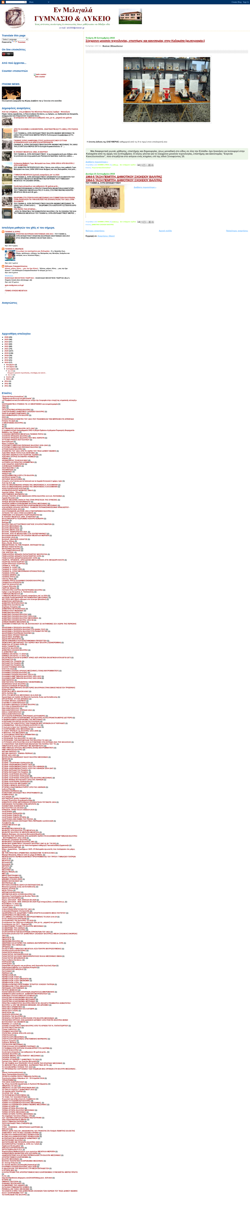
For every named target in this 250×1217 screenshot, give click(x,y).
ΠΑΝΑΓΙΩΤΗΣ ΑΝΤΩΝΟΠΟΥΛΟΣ (15, 954)
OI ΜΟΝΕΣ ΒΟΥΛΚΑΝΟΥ (12, 1183)
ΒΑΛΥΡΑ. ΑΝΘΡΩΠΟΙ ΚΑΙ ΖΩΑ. (14, 532)
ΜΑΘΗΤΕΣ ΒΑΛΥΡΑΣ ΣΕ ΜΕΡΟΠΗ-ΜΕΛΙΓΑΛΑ (20, 832)
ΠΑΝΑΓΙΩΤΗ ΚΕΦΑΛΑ (11, 952)
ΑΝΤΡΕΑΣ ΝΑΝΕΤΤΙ (10, 477)
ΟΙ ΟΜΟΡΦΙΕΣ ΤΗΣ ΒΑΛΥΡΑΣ (14, 930)
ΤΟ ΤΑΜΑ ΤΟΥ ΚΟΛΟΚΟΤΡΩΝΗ (14, 1097)
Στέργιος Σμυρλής (9, 1041)
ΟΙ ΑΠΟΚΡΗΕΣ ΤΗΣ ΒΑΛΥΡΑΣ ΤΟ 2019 (17, 920)
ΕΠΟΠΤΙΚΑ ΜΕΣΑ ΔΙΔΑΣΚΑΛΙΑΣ (15, 691)
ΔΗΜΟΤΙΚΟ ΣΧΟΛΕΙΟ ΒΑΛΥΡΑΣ (103, 224)
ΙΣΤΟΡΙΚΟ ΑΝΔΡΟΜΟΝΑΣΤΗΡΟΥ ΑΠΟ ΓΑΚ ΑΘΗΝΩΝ (23, 787)
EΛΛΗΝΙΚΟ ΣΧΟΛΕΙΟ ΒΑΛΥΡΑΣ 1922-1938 (19, 1166)
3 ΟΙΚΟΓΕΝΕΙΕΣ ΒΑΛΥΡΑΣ (12, 423)
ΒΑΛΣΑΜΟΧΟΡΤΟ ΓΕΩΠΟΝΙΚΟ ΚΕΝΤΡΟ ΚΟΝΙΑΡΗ (23, 519)
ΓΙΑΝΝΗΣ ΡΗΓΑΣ (9, 577)
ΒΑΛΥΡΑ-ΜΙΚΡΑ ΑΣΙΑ (11, 530)
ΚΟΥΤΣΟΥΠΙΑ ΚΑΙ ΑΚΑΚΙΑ (13, 808)
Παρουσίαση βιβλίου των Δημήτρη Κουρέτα (19, 967)
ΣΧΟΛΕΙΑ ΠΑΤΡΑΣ (9, 1058)
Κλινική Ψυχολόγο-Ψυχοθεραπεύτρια (17, 800)
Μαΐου (8, 379)
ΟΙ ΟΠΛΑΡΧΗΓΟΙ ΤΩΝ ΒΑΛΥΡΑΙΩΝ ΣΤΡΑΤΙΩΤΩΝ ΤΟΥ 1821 (26, 932)
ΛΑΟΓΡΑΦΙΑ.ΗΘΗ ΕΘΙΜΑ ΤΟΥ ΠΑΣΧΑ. (17, 819)
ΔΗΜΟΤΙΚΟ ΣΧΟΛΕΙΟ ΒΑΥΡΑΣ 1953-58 (18, 620)
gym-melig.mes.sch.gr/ (14, 285)
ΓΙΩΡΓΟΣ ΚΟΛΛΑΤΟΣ (10, 584)
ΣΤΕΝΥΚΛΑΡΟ (8, 1035)
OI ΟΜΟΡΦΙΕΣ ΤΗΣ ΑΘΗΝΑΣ (13, 1185)
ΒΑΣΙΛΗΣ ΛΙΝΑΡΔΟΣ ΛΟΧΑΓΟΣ (14, 539)
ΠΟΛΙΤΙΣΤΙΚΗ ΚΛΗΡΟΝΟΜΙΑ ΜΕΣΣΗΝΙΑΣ (18, 999)
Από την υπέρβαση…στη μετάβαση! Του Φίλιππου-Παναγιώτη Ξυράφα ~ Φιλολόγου (36, 112)
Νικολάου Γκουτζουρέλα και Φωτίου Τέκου (19, 896)
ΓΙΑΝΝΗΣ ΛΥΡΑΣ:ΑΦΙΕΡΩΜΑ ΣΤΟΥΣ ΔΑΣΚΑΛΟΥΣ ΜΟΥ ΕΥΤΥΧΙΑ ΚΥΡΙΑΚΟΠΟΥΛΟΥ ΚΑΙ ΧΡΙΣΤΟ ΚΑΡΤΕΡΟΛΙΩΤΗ (40, 141)
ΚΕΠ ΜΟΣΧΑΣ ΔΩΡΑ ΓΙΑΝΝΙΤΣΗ (15, 798)
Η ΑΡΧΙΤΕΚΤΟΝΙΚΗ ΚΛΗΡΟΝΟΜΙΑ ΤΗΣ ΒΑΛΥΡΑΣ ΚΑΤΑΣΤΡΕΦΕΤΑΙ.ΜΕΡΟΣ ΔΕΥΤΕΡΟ (37, 718)
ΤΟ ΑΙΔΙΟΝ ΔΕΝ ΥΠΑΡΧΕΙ (12, 1091)
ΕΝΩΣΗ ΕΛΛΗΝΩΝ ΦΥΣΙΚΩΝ (14, 686)
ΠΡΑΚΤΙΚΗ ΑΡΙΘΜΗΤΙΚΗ (12, 1007)
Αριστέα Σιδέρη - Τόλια (11, 492)
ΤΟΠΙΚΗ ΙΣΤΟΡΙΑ (9, 1106)
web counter (40, 77)
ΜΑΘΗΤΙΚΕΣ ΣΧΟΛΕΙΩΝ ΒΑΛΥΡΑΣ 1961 (18, 842)
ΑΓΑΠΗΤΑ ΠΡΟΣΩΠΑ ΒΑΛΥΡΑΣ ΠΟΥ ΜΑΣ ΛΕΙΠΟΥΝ (23, 438)
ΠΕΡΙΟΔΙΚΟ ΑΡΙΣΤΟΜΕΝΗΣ (13, 988)
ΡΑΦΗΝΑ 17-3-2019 (10, 1024)
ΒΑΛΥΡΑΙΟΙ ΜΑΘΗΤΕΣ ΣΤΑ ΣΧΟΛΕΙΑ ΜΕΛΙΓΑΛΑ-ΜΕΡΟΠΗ (25, 535)
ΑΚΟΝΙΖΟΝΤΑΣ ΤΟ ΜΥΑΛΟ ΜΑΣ (15, 460)
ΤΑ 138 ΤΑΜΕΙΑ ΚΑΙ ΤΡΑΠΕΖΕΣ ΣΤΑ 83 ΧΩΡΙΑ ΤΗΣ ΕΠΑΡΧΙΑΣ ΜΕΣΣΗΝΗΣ (32, 1063)
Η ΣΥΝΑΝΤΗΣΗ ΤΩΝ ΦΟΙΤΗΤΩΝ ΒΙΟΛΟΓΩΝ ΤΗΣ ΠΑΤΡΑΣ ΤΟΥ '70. (29, 744)
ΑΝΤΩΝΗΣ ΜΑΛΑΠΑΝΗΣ (12, 479)
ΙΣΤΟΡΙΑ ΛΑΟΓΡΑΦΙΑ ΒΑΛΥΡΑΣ (15, 774)
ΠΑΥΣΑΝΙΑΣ (7, 971)
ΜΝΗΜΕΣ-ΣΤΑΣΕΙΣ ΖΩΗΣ (12, 879)
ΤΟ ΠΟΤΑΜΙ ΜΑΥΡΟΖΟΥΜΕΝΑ (14, 1095)
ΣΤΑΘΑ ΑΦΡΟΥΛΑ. (9, 1029)
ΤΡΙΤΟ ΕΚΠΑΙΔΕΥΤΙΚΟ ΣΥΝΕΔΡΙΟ (16, 1123)
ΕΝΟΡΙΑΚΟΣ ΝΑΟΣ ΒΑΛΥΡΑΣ (14, 684)
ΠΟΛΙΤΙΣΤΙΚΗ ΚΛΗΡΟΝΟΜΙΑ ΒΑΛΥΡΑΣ (18, 997)
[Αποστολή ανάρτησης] (138, 165)
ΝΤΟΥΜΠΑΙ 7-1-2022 (10, 904)
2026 (6, 337)
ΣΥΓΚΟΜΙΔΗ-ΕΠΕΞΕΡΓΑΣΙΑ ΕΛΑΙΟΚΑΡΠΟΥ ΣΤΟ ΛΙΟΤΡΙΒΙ (25, 1048)
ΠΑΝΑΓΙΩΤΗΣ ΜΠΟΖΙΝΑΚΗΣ (13, 958)
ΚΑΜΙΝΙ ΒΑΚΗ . (8, 795)
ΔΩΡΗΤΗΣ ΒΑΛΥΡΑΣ (10, 648)
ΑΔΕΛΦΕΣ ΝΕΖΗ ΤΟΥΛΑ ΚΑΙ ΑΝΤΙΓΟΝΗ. (18, 453)
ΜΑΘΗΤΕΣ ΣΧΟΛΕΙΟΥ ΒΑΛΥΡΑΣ (15, 840)
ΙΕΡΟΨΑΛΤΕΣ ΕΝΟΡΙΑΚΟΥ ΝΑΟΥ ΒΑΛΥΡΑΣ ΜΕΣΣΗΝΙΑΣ (25, 757)
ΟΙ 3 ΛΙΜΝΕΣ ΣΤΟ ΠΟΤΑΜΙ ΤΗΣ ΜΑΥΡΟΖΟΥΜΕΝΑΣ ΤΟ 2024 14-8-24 (29, 917)
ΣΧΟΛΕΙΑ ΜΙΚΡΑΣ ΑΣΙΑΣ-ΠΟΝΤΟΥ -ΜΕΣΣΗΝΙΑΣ (21, 1056)
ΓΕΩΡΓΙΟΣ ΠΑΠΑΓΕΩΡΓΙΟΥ (13, 562)
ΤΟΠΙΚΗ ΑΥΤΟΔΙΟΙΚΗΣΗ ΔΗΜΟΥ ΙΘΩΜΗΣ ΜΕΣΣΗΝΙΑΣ (24, 1104)
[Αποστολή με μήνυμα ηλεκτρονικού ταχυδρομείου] (141, 165)
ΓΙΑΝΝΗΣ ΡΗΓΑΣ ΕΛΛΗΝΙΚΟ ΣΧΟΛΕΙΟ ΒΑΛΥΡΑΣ (22, 580)
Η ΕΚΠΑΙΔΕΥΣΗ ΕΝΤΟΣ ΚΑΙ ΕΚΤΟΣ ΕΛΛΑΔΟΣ (21, 721)
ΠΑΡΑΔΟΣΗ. (7, 964)
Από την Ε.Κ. (7, 483)
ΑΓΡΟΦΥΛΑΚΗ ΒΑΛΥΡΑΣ (12, 449)
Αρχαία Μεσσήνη (9, 498)
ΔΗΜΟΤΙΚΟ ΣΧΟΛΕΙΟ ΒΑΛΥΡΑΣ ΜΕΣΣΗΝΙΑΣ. (20, 618)
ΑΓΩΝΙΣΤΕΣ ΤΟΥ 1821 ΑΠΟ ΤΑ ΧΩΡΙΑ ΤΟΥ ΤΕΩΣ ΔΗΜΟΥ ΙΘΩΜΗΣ (29, 451)
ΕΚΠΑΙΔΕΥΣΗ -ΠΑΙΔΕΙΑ (12, 661)
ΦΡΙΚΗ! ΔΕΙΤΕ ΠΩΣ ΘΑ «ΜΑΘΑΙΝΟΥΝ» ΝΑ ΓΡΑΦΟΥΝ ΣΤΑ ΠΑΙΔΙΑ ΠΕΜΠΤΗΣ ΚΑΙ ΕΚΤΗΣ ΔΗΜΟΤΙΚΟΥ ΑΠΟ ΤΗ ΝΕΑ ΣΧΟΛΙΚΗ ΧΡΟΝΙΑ (38, 1132)
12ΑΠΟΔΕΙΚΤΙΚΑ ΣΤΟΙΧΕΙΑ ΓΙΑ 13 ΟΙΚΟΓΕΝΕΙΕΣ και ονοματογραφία (30, 404)
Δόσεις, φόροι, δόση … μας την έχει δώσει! (21, 268)
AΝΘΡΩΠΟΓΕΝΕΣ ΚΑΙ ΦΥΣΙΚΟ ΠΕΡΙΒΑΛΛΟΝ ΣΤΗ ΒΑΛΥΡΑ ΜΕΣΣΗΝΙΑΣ (31, 1155)
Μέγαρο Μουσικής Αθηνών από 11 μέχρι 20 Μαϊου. (22, 855)
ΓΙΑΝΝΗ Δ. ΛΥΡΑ (9, 565)
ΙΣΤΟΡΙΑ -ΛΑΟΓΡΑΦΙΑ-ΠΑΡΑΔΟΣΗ (16, 763)
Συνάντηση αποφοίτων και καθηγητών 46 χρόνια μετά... (36, 186)
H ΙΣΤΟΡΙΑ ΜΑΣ (8, 1170)
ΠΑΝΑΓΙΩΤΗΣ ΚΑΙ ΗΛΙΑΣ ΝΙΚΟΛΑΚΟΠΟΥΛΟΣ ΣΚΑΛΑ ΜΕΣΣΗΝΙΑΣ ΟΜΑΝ (32, 956)
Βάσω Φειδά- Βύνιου (10, 543)
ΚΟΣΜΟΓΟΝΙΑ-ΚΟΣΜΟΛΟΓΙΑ (13, 806)
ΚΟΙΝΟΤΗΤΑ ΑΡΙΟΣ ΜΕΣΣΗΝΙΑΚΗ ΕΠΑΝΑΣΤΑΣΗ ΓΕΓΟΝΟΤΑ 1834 (29, 802)
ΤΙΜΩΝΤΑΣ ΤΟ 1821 (10, 1086)
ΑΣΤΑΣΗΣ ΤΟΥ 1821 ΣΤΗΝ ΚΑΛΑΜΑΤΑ (17, 513)
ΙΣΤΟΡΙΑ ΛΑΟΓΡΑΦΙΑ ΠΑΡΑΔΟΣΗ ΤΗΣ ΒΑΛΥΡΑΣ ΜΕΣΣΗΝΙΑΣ (27, 778)
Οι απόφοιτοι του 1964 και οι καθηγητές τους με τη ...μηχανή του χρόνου (30, 922)
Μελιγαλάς (6, 864)
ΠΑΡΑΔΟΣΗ (7, 962)
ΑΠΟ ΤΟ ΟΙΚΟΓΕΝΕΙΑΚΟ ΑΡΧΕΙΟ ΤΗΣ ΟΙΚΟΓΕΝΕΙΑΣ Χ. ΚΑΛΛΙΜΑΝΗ (30, 485)
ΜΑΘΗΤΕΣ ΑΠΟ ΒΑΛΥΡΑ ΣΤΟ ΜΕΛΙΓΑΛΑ (18, 830)
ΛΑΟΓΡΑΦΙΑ (7, 811)
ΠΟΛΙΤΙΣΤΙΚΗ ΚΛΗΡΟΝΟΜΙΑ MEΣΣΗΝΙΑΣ (18, 1001)
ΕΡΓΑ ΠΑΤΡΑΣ (8, 693)
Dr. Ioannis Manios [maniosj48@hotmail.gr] (19, 1165)
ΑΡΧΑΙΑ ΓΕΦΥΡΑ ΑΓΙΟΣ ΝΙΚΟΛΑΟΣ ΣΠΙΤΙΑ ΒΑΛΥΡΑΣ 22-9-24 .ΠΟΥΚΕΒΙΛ (32, 496)
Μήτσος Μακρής (8, 872)
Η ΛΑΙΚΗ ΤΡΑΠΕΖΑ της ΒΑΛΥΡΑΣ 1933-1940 (20, 731)
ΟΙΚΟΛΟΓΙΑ (6, 937)
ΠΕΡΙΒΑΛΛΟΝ (7, 975)
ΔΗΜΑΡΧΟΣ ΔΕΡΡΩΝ (11, 601)
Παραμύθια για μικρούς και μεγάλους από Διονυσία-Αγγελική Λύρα (29, 965)
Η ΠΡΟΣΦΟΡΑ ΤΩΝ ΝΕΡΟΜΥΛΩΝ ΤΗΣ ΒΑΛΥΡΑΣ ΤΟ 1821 (25, 740)
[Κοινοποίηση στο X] (146, 165)
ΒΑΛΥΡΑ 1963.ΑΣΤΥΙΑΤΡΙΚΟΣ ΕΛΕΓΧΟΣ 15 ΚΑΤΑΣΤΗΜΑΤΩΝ (27, 524)
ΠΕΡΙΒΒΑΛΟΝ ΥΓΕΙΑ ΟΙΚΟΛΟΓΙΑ (15, 986)
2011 (6, 386)
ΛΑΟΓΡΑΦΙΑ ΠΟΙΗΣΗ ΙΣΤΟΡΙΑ (14, 817)
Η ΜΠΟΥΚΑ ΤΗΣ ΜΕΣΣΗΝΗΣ (13, 733)
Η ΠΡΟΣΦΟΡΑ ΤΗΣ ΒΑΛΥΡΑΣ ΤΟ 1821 (17, 738)
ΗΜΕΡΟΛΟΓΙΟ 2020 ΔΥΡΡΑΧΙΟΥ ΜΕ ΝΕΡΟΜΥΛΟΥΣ (23, 746)
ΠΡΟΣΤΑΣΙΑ (7, 1012)
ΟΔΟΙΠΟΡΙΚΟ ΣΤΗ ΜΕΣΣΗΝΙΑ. (14, 915)
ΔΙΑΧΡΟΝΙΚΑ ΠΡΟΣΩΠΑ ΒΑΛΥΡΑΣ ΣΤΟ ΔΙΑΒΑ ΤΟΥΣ (23, 629)
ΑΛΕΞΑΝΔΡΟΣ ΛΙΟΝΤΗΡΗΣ (13, 464)
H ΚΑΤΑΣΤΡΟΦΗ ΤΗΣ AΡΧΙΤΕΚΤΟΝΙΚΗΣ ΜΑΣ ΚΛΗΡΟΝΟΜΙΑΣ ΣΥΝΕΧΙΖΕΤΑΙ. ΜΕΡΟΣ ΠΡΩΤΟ (40, 1172)
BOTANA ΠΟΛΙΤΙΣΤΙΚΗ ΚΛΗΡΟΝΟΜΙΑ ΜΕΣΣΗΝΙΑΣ (22, 1161)
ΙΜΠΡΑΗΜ (6, 759)
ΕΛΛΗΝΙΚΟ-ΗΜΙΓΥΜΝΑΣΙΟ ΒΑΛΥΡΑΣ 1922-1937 (21, 676)
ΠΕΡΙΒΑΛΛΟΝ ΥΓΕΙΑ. (10, 982)
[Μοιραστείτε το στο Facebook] (149, 165)
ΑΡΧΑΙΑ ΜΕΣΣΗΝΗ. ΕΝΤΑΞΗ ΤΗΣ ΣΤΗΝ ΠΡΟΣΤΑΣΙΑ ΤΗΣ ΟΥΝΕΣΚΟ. (29, 500)
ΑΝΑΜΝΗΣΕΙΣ (7, 470)
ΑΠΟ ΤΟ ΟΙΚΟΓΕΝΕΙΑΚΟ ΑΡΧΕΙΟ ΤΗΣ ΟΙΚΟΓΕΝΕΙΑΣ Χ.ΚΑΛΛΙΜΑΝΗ (29, 487)
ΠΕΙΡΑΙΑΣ (6, 973)
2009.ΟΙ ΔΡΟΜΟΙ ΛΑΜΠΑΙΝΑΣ (14, 413)
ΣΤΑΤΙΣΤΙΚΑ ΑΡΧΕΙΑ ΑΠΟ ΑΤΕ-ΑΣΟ (16, 1033)
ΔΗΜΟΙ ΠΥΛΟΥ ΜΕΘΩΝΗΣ (12, 611)
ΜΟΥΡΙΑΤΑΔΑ (7, 883)
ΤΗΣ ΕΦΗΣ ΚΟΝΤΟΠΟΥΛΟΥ (13, 1082)
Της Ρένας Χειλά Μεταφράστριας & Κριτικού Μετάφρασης (25, 1084)
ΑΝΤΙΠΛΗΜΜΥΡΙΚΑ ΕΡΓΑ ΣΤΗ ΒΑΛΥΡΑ (18, 475)
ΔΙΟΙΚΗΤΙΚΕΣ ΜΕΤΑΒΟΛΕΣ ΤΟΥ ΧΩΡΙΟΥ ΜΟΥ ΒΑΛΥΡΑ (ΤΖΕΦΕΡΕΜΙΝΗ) (31, 642)
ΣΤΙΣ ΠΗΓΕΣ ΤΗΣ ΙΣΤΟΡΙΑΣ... (25, 209)
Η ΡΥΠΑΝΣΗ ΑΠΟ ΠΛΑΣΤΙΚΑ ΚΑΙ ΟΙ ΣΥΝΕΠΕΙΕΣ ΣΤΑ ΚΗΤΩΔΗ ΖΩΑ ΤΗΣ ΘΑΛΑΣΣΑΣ (36, 742)
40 (3, 426)
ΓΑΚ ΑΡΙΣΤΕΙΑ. (8, 552)
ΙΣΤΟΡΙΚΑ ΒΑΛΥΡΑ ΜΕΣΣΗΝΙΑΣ (15, 783)
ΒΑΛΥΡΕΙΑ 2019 (8, 537)
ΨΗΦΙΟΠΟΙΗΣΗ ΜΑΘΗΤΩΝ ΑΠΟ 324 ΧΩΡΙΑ (20, 1153)
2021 (6, 349)
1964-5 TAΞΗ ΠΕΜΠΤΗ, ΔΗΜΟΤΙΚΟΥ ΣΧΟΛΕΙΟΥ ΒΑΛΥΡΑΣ (124, 176)
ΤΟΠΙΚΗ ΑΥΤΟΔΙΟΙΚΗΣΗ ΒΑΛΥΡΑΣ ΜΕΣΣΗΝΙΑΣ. (21, 1103)
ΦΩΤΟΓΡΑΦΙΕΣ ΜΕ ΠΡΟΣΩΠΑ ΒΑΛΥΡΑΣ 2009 (21, 1142)
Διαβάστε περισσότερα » (97, 162)
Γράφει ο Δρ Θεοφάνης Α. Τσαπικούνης (18, 592)
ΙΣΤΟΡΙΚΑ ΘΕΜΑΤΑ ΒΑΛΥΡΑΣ (14, 785)
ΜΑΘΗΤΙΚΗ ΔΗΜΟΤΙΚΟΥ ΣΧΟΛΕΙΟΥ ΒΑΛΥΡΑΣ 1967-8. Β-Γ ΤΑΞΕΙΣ (29, 843)
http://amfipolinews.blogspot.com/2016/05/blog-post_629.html (27, 1178)
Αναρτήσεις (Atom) (106, 236)
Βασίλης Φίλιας (8, 541)
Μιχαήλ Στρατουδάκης (11, 877)
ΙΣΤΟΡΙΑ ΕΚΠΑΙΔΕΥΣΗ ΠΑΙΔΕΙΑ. (15, 772)
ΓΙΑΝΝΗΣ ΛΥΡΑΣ (8, 573)
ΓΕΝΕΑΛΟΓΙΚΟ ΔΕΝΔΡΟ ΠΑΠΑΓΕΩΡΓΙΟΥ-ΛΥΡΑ (21, 556)
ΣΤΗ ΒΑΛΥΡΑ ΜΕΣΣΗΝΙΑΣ (12, 1044)
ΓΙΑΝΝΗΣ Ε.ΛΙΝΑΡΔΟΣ (14, 249)
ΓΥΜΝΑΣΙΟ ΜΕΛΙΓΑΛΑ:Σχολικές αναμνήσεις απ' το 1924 (36, 175)
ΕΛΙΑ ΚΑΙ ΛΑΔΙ (8, 669)
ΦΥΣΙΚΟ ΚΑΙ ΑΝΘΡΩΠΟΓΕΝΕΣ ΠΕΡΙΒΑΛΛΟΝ (20, 1135)
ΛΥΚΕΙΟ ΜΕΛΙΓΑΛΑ (10, 825)
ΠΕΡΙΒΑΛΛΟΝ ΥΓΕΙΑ (10, 977)
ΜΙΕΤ (4, 873)
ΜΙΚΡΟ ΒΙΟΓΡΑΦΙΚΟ (10, 875)
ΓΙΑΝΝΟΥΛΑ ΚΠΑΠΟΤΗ (11, 582)
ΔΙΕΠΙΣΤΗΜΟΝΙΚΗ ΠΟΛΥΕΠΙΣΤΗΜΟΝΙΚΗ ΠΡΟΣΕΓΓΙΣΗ (24, 641)
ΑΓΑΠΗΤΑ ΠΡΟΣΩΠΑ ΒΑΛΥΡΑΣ (15, 436)
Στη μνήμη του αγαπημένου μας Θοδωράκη (33, 251)
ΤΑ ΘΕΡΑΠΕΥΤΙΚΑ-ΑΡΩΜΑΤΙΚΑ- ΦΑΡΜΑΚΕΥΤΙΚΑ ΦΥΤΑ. (25, 1065)
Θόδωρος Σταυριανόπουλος (16, 266)
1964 (4, 408)
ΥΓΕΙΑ (4, 1125)
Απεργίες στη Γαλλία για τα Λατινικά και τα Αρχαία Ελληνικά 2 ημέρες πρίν (32, 481)
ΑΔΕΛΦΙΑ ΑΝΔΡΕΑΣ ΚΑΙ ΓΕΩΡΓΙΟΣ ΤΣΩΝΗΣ (20, 455)
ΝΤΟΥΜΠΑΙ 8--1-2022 (10, 905)
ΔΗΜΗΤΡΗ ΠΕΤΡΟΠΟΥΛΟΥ (13, 603)
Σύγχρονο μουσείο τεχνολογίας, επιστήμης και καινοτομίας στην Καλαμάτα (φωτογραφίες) (145, 40)
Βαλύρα (5, 522)
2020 (6, 351)
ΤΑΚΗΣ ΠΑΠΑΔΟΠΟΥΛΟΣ (12, 1073)
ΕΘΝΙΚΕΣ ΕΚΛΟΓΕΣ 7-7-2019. (14, 656)
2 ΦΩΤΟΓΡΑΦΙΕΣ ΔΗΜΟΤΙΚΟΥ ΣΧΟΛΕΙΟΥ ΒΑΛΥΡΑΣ (23, 411)
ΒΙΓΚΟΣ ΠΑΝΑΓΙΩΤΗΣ (11, 547)
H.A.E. (4, 1176)
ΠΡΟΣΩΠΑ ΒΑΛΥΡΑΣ (10, 1014)
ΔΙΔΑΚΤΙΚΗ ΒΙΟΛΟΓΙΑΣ (11, 639)
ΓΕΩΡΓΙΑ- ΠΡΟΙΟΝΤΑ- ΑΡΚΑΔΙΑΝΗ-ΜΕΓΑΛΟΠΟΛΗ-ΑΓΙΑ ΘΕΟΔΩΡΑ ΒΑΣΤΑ (33, 560)
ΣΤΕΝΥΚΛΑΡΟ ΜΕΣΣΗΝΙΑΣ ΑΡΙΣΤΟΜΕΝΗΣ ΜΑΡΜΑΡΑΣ (24, 1039)
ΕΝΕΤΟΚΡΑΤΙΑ (8, 680)
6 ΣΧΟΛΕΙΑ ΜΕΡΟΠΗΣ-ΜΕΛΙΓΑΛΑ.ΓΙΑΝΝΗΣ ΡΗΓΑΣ (23, 434)
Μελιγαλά (6, 862)
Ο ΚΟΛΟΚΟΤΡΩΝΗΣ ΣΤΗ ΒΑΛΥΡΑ (16, 911)
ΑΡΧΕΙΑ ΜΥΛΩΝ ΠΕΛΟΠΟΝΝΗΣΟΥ (16, 502)
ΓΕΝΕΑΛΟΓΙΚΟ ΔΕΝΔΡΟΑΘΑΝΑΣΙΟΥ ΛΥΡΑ (19, 558)
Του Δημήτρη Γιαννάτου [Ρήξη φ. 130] (17, 1116)
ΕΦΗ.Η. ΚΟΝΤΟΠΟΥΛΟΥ (12, 712)
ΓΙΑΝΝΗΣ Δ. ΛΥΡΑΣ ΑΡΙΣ (12, 569)
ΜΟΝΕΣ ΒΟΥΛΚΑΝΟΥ (11, 881)
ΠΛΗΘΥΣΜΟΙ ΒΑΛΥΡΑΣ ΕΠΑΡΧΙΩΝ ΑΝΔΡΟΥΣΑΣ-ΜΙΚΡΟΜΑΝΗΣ (28, 992)
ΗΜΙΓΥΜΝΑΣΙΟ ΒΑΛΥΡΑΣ (12, 750)
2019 (6, 353)
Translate (21, 42)
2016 (6, 360)
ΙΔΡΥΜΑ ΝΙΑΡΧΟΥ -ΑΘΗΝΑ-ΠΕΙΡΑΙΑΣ (17, 753)
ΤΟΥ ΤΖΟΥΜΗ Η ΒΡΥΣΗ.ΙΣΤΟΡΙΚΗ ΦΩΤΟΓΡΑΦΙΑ (22, 1118)
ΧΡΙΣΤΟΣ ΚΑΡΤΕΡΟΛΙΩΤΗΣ (13, 1148)
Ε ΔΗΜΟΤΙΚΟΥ (8, 652)
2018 (6, 355)
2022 (6, 346)
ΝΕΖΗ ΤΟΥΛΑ (7, 890)
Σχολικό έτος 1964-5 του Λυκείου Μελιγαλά (19, 1061)
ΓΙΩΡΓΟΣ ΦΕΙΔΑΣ (9, 588)
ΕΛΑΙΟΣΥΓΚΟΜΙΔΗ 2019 (12, 667)
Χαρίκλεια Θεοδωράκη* (11, 1146)
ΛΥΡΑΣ (4, 827)
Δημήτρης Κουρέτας (10, 607)
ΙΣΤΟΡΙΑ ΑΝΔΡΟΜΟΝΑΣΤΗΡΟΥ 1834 (17, 765)
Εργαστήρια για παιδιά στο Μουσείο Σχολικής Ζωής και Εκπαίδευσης (29, 697)
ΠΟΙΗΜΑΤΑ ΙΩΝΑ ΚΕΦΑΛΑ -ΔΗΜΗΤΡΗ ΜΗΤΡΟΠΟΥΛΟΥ (25, 994)
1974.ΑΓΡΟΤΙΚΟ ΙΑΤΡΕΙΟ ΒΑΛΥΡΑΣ (16, 410)
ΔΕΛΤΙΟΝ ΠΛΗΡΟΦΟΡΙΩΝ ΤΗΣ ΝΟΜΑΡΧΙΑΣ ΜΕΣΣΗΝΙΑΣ (25, 597)
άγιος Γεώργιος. (8, 443)
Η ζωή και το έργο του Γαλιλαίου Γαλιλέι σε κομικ (21, 727)
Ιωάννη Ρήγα (7, 789)
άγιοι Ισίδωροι (7, 442)
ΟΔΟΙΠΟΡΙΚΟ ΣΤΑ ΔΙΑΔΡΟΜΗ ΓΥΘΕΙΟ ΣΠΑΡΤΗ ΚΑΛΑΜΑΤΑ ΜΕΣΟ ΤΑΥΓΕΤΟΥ (34, 913)
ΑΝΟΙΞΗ (5, 473)
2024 (6, 342)
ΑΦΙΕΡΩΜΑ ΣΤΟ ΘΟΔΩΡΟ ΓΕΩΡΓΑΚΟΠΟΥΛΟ (20, 515)
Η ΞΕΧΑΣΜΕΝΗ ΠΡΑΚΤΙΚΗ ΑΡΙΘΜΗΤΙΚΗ (18, 734)
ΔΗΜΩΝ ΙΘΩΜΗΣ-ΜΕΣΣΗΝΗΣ (14, 622)
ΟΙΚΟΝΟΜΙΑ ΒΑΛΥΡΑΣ (11, 941)
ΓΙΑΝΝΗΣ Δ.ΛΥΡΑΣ (12, 232)
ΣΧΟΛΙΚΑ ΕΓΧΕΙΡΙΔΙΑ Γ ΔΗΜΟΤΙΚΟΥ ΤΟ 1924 (20, 1059)
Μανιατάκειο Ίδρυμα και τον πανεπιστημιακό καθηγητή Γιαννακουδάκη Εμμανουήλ (35, 845)
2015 (6, 362)
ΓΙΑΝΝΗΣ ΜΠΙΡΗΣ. (9, 575)
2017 (6, 358)
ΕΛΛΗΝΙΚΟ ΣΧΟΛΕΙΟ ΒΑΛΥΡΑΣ (14, 673)
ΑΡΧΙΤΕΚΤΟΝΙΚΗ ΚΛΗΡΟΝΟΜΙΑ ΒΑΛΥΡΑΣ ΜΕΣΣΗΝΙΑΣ (24, 503)
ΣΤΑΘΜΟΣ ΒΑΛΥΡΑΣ (10, 1031)
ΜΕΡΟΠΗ (6, 866)
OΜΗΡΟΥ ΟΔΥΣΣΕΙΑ (10, 1181)
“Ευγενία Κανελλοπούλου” (101, 167)
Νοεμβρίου (10, 365)
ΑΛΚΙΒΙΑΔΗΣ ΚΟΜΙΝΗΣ (11, 466)
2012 (6, 383)
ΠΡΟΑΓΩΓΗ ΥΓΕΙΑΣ (10, 1011)
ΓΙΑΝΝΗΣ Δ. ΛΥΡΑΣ (10, 567)
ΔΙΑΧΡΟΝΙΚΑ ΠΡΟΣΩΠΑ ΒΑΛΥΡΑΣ (16, 627)
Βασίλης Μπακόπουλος (113, 45)
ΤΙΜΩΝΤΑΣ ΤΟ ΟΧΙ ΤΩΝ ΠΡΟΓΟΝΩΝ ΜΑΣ (19, 1088)
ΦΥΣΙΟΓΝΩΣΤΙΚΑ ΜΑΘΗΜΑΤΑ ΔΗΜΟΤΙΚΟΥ (19, 1138)
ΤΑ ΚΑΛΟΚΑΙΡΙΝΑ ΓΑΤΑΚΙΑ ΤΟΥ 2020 (17, 1067)
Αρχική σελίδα (165, 231)
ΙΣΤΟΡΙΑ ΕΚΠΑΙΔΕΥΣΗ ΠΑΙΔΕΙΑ (15, 770)
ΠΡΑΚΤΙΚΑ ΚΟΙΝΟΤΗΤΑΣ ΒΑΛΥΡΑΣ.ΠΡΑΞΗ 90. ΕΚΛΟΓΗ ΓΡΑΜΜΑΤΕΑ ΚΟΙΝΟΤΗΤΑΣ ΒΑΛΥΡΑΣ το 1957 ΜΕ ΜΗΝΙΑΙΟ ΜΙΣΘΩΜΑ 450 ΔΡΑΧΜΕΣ (36, 1004)
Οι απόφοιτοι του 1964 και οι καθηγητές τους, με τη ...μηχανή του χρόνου (43, 118)
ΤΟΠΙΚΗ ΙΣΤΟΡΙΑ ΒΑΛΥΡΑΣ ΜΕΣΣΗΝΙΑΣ (18, 1110)
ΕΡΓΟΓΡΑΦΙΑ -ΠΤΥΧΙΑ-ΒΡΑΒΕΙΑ (15, 699)
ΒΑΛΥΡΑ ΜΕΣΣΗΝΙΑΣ (10, 526)
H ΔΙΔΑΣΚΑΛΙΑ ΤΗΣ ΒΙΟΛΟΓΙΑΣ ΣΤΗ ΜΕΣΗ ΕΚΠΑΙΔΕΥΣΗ (25, 1168)
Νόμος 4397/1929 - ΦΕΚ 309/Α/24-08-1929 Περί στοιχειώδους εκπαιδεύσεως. (33, 902)
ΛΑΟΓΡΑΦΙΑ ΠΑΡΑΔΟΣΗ (12, 813)
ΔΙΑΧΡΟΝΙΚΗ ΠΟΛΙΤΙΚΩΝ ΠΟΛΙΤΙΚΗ (17, 633)
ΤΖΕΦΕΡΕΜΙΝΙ (8, 1080)
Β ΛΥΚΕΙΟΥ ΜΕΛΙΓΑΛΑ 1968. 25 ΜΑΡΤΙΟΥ (31, 152)
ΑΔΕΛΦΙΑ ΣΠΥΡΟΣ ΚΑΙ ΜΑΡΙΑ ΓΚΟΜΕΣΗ (19, 457)
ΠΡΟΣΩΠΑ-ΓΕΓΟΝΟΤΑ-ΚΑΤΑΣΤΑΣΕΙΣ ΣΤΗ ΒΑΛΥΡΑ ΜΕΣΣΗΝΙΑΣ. (28, 1018)
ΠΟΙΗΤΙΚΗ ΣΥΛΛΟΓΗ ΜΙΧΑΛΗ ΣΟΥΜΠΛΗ (18, 996)
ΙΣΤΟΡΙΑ (5, 761)
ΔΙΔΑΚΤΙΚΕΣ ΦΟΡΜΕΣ (11, 637)
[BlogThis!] (144, 165)
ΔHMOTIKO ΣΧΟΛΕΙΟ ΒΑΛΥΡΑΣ (15, 650)
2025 (6, 339)
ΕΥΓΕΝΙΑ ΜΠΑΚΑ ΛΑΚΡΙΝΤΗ (14, 701)
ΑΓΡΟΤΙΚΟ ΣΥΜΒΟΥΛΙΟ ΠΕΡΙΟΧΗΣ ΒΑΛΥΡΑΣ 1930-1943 (25, 445)
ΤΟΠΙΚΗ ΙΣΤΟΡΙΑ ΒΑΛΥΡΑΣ (13, 1108)
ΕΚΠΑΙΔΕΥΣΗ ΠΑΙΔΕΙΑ (11, 663)
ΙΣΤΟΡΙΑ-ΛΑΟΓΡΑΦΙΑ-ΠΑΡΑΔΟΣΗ (16, 781)
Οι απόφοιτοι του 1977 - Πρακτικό (15, 924)
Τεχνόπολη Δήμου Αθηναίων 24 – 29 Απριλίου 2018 (23, 1078)
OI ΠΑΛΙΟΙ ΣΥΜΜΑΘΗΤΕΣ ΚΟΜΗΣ (15, 1187)
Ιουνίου (9, 377)
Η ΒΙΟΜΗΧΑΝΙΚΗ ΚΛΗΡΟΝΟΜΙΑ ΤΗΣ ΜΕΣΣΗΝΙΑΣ (22, 719)
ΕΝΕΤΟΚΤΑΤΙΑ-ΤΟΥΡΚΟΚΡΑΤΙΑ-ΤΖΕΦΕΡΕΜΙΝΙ (21, 682)
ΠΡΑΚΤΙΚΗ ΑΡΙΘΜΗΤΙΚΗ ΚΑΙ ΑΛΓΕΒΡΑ (18, 1009)
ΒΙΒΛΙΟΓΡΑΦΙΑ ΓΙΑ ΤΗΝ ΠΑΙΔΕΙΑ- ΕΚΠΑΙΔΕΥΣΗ (22, 545)
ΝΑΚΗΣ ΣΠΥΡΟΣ (8, 888)
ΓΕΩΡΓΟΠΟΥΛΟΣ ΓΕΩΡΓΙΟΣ (13, 564)
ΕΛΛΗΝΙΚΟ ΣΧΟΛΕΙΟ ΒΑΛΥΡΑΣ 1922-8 (17, 674)
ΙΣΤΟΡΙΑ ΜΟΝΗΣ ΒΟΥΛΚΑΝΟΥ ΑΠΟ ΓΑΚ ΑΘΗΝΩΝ (23, 780)
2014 (6, 381)
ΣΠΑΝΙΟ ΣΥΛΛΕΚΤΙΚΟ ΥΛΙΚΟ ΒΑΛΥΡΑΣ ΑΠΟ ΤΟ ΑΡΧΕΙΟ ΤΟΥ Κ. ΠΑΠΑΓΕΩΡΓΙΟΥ (35, 1026)
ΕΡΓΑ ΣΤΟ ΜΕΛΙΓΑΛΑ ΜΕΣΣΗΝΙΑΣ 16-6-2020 (20, 695)
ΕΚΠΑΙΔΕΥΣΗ (7, 659)
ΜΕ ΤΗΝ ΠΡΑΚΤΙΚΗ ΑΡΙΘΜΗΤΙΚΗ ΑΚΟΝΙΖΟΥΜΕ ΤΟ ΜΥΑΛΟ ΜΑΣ (28, 853)
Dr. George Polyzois (10, 1163)
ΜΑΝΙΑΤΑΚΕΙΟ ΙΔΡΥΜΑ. (12, 847)
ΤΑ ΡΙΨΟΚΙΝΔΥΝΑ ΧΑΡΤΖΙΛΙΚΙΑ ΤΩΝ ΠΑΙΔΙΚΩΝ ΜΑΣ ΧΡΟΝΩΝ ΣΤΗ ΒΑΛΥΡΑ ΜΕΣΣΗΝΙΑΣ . (39, 1069)
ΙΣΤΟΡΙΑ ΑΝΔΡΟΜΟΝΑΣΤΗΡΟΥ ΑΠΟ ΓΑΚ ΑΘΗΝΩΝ (23, 766)
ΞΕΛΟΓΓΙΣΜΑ (7, 907)
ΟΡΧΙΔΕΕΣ (6, 947)
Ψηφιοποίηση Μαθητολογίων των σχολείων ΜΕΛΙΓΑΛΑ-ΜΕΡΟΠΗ (28, 1151)
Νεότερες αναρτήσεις (95, 231)
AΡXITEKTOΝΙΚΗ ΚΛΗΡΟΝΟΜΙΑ (15, 1157)
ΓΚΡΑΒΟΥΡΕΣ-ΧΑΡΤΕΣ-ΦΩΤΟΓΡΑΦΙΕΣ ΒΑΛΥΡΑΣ (22, 590)
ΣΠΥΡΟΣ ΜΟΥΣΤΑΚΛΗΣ (11, 1027)
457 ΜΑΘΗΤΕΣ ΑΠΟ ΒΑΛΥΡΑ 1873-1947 (18, 428)
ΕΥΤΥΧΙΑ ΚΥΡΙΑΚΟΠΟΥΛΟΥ (13, 706)
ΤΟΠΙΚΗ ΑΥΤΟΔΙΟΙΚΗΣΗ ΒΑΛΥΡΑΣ (16, 1101)
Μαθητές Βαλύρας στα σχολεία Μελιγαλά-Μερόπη (22, 834)
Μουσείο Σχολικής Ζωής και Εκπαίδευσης (19, 887)
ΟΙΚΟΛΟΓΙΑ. (7, 939)
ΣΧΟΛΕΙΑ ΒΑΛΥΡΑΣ (10, 1054)
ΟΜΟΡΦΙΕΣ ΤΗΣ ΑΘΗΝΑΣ (12, 945)
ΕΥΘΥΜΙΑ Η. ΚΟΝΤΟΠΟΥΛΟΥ (14, 703)
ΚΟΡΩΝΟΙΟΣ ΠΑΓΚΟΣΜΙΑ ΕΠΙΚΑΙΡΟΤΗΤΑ (19, 804)
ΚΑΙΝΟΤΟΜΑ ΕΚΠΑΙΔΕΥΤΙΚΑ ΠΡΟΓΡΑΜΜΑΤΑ (21, 793)
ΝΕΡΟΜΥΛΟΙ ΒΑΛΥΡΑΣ (11, 892)
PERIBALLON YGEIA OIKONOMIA (16, 1189)
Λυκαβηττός (6, 823)
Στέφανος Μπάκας (9, 1042)
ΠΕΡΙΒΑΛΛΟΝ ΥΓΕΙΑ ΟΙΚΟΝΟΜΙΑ (15, 981)
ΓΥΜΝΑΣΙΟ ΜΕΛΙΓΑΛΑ (11, 594)
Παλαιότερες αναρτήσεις (237, 231)
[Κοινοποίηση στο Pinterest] (152, 165)
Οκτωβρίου (10, 367)
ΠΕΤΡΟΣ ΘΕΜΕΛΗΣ (10, 990)
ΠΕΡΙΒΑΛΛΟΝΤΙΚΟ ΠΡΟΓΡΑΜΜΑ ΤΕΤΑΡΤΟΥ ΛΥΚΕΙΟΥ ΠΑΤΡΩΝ (28, 984)
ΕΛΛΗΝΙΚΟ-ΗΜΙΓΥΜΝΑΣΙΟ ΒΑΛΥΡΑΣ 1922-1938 (21, 678)
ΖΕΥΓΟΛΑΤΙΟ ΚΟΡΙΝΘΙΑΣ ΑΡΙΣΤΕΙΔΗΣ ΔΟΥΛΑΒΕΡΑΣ (23, 716)
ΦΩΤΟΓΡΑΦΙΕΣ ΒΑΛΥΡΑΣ (12, 1140)
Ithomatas (9, 276)
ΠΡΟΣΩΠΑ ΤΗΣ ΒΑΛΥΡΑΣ (12, 1016)
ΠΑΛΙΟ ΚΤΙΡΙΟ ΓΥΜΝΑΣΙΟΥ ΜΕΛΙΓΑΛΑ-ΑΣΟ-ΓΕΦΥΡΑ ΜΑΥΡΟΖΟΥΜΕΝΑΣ (31, 949)
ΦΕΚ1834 (6, 1129)
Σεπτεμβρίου (11, 369)
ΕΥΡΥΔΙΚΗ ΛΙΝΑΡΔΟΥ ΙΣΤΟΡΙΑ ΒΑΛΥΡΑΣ (19, 704)
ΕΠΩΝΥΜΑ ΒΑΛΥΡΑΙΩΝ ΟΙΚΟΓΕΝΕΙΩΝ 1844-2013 (35, 234)
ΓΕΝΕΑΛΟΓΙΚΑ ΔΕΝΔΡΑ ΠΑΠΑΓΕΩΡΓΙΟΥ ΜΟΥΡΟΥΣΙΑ (24, 554)
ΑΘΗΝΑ (5, 458)
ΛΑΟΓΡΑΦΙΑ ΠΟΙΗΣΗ (10, 815)
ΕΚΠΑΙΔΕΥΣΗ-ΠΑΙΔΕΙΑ (11, 665)
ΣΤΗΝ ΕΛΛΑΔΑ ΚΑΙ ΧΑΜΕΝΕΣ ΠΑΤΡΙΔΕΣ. (19, 1046)
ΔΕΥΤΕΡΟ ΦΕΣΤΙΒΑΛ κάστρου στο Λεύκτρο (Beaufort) (24, 599)
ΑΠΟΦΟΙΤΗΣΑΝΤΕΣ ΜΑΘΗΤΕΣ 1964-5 (17, 490)
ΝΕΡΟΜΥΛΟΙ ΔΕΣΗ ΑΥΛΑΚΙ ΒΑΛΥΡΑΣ (17, 894)
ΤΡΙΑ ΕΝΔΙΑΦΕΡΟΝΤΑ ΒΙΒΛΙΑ (14, 1119)
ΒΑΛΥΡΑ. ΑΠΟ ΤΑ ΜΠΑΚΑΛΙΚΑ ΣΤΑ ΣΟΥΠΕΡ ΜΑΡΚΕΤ (24, 534)
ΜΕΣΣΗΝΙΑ (6, 870)
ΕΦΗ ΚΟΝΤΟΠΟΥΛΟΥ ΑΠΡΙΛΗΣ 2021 (17, 710)
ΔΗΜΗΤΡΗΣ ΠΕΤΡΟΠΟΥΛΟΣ (13, 609)
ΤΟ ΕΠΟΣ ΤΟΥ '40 (9, 1093)
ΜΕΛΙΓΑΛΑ (6, 860)
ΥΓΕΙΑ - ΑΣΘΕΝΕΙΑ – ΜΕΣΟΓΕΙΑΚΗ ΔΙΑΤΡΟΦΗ (21, 1127)
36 (3, 425)
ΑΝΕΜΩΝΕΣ (7, 472)
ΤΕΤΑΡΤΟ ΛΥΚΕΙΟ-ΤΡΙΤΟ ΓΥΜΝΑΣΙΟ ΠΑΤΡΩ (20, 1076)
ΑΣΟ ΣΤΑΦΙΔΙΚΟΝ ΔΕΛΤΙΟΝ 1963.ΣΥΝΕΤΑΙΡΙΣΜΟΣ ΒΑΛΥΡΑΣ (27, 511)
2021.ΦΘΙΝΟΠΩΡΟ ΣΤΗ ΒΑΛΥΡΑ (15, 415)
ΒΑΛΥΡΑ (5, 520)
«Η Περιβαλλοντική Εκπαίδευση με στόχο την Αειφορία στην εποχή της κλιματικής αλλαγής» (39, 400)
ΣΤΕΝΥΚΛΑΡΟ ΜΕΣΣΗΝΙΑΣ (13, 1037)
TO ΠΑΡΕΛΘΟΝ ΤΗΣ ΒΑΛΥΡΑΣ (14, 1195)
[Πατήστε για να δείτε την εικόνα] (167, 123)
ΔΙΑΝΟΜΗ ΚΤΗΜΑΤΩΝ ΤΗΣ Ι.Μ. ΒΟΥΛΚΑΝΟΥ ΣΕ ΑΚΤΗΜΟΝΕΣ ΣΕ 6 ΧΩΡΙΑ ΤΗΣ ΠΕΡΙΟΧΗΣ (39, 624)
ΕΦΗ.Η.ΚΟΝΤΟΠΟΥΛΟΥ (11, 714)
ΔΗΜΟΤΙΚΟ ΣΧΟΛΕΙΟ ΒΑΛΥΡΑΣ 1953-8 (18, 616)
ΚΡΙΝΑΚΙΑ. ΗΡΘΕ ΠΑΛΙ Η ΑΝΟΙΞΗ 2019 (18, 810)
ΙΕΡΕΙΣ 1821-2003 (9, 755)
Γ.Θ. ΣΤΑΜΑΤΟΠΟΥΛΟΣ (11, 550)
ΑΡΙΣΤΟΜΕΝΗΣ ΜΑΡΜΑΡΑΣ (13, 494)
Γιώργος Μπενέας (9, 586)
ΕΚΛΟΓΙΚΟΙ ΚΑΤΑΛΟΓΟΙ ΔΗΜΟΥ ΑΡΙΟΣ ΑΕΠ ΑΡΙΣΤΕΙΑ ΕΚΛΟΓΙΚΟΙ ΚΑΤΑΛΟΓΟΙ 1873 (36, 657)
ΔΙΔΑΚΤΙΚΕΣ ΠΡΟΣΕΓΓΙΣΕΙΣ (13, 635)
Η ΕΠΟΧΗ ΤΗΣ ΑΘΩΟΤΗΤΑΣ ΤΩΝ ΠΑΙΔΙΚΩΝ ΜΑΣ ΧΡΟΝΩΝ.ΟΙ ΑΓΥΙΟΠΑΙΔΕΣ (33, 723)
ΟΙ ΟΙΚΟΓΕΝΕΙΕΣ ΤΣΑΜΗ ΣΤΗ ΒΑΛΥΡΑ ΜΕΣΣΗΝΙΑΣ (23, 926)
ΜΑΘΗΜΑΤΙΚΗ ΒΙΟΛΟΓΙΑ (12, 828)
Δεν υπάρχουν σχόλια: (128, 165)
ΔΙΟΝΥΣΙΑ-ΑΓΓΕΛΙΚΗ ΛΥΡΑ (13, 644)
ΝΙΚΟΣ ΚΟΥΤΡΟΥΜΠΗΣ (11, 898)
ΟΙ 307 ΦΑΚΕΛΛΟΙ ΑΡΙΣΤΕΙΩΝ (14, 919)
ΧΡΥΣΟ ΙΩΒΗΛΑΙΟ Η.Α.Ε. (12, 1150)
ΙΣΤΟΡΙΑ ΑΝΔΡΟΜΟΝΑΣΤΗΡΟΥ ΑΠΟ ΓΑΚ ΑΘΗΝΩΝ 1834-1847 (27, 768)
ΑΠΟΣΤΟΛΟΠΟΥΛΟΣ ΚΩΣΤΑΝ (14, 488)
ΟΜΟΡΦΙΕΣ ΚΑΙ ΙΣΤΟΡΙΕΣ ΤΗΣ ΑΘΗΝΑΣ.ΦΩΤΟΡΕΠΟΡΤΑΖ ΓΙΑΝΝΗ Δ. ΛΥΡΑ (32, 943)
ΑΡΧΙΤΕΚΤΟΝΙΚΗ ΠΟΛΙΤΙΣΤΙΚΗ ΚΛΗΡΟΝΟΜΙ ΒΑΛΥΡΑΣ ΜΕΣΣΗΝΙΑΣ (29, 505)
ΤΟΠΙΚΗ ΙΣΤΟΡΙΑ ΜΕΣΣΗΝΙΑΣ (14, 1112)
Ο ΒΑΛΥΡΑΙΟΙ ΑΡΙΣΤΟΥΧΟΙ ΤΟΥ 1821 (17, 909)
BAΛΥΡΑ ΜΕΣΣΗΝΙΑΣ (10, 1159)
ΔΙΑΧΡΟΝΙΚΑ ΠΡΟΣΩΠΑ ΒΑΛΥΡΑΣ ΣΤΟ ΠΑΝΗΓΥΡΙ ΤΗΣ (25, 631)
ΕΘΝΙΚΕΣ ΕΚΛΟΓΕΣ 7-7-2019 (14, 654)
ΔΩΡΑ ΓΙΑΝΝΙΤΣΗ (9, 646)
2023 (6, 344)
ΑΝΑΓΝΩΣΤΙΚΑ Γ (9, 468)
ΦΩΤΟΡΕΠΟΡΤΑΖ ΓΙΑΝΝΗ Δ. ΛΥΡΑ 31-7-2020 (20, 1144)
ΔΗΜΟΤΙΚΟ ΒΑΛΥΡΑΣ (11, 612)
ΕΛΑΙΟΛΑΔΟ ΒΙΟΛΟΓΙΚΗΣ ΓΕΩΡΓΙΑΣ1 (20, 278)
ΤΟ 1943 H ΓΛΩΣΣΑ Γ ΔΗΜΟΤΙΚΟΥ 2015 (18, 1089)
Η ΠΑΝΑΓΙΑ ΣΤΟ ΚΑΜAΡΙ (12, 736)
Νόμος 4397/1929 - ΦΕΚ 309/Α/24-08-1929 (19, 900)
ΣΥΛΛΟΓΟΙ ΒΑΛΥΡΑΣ (10, 1050)
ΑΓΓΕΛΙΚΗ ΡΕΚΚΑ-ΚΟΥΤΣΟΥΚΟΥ (16, 440)
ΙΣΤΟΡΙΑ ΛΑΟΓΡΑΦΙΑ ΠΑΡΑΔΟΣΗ (16, 776)
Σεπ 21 (10, 375)
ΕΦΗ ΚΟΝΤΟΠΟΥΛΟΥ (11, 708)
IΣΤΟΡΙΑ (5, 1180)
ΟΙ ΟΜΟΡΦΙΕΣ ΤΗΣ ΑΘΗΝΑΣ (13, 928)
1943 (4, 406)
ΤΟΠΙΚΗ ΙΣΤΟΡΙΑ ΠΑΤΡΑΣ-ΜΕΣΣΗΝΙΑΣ (17, 1114)
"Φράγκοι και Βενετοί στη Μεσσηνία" (17, 398)
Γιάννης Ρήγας (8, 579)
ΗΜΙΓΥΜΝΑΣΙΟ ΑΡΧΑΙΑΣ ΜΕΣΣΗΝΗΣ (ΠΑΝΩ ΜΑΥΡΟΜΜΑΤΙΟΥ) (28, 748)
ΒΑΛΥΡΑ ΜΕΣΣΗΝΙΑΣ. (11, 528)
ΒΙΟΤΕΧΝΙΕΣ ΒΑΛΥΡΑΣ (11, 549)
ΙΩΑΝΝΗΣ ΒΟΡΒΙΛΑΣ (10, 791)
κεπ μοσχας (7, 796)
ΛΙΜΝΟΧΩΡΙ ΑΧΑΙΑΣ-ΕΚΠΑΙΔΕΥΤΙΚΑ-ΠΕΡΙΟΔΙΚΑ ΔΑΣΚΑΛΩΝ (27, 821)
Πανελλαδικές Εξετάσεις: (12, 960)
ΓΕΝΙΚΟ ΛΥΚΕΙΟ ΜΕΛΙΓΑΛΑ (16, 291)
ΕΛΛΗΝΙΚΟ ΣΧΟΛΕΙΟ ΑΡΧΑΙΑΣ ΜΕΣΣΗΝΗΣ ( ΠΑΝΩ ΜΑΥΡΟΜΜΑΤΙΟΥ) (30, 671)
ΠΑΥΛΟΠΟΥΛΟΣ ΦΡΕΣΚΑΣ (13, 969)
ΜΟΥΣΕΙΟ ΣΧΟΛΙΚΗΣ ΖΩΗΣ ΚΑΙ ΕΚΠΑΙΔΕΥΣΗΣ (21, 885)
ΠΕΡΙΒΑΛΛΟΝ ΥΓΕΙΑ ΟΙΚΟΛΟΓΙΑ (15, 979)
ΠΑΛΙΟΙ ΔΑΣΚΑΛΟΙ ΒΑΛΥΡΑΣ (14, 950)
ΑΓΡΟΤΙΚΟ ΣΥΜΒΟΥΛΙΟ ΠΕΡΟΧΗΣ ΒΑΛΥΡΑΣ (20, 447)
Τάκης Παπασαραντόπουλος (13, 1074)
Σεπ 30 (10, 371)
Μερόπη (5, 868)
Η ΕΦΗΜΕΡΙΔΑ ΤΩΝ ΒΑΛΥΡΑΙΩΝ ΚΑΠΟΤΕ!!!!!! (21, 725)
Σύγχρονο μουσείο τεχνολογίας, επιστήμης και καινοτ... (27, 373)
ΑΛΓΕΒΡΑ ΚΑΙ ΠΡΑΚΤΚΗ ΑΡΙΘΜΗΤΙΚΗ (18, 462)
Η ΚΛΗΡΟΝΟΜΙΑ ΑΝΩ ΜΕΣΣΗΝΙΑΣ (16, 729)
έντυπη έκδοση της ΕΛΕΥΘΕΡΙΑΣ (104, 142)
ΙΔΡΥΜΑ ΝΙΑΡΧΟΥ (9, 751)
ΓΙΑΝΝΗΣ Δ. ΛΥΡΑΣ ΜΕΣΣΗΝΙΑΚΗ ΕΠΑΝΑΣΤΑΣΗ (22, 571)
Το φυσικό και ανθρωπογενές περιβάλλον (19, 1099)
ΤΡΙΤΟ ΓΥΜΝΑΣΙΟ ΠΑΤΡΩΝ (13, 1121)
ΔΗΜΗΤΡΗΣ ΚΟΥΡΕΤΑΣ (11, 605)
